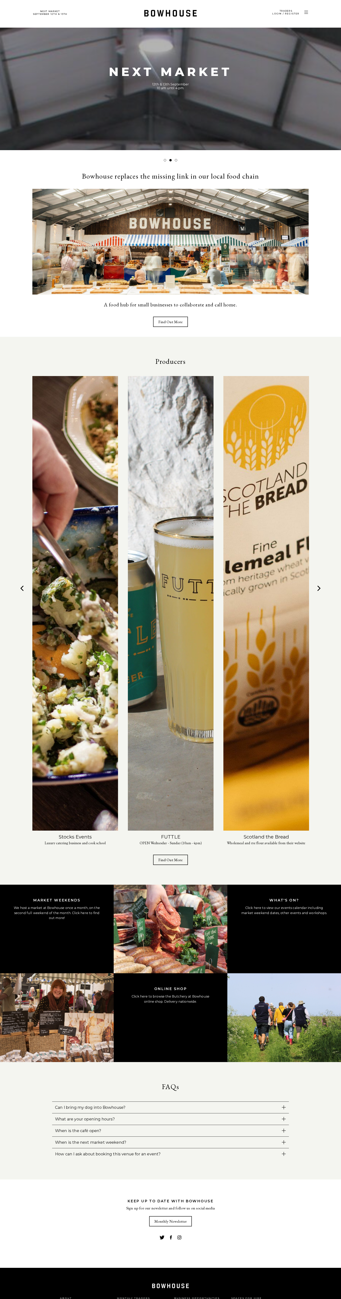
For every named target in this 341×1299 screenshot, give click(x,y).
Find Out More (170, 321)
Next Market (50, 12)
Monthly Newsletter (170, 1221)
